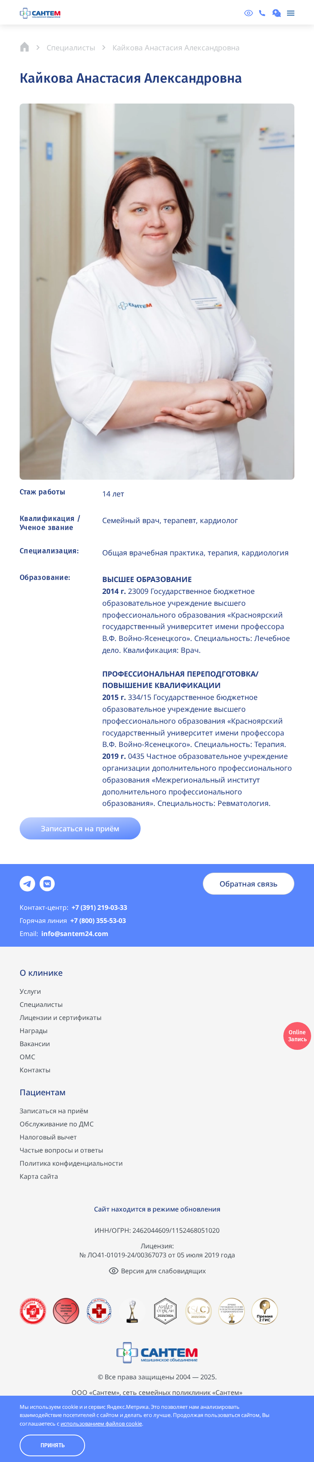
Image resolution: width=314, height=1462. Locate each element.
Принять (52, 1445)
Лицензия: (157, 1245)
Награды (33, 1030)
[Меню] (290, 13)
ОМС (27, 1056)
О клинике (41, 972)
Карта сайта (39, 1176)
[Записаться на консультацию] (277, 13)
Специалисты (41, 1004)
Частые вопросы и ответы (61, 1150)
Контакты (35, 1069)
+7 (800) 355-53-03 (73, 920)
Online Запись (297, 1036)
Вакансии (35, 1043)
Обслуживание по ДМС (57, 1123)
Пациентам (43, 1092)
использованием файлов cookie (101, 1423)
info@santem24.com (64, 933)
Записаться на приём (54, 1110)
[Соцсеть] (27, 883)
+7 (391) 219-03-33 (73, 907)
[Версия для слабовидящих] (248, 13)
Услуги (30, 991)
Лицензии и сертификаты (60, 1017)
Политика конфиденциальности (71, 1163)
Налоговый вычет (48, 1137)
